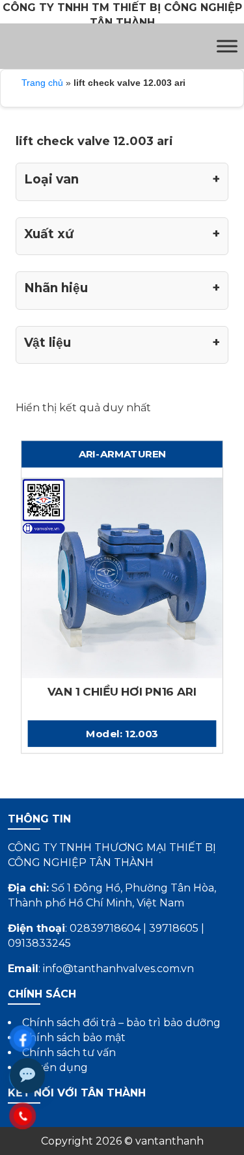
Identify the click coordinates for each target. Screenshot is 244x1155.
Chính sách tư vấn (69, 1052)
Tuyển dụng (55, 1067)
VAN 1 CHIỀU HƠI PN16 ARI (122, 692)
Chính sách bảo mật (74, 1037)
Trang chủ (42, 82)
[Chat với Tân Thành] (27, 1075)
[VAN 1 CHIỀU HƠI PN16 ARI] (122, 577)
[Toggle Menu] (227, 46)
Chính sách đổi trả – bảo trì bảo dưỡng (121, 1022)
